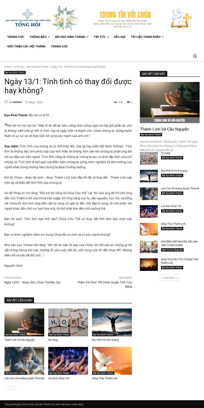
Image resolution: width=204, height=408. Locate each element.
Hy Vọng (53, 339)
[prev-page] (6, 387)
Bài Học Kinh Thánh (38, 66)
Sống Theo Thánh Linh (104, 378)
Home (7, 66)
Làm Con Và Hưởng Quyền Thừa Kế (24, 378)
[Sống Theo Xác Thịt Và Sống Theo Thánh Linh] (149, 264)
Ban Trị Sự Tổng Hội (172, 249)
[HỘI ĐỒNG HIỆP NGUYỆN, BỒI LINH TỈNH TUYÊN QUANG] (149, 247)
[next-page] (13, 387)
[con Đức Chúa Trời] (68, 361)
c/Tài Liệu (19, 66)
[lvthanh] (7, 102)
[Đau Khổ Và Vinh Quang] (112, 322)
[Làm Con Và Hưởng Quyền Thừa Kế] (24, 361)
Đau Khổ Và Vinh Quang (106, 339)
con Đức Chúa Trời (58, 378)
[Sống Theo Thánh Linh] (112, 361)
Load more (168, 277)
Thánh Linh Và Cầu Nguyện (19, 339)
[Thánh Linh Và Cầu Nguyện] (24, 322)
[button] (195, 56)
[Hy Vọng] (68, 322)
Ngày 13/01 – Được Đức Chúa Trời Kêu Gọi (32, 282)
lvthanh (17, 102)
